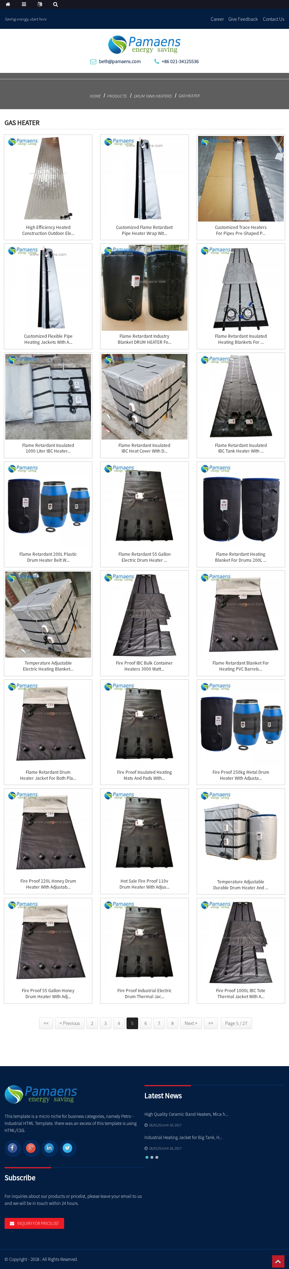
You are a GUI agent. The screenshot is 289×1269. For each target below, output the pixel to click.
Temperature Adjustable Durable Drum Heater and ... (240, 885)
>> (210, 1023)
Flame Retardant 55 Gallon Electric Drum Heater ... (144, 557)
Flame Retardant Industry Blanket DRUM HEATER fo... (144, 339)
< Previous (70, 1023)
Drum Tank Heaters (152, 96)
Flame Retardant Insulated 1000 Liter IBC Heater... (48, 448)
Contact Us (273, 19)
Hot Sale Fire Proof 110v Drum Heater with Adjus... (144, 884)
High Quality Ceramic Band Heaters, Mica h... (186, 1114)
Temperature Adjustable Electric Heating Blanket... (48, 666)
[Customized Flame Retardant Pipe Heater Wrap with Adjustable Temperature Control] (144, 179)
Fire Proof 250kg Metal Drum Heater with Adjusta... (241, 775)
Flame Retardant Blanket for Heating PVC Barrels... (241, 666)
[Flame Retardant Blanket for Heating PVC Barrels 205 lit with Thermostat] (241, 614)
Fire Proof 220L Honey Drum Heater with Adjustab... (48, 884)
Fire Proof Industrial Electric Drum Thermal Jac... (144, 994)
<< (46, 1023)
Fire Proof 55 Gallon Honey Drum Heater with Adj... (48, 994)
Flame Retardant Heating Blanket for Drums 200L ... (240, 557)
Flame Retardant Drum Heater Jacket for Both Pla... (48, 775)
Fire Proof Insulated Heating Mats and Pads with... (144, 775)
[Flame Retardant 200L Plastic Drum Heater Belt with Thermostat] (48, 505)
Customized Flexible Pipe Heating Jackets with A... (48, 339)
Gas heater (188, 95)
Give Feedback (243, 19)
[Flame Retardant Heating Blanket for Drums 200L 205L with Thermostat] (241, 505)
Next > (191, 1023)
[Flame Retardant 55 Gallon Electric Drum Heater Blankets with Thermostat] (144, 505)
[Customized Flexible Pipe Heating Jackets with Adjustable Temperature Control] (48, 287)
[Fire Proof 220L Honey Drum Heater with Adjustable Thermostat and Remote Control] (48, 832)
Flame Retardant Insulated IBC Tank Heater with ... (241, 448)
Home (95, 96)
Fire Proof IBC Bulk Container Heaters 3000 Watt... (144, 666)
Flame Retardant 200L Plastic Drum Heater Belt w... (48, 557)
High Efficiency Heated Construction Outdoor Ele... (48, 230)
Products (116, 96)
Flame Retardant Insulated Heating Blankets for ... (241, 339)
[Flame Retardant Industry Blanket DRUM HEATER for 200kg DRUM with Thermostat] (144, 287)
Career (217, 19)
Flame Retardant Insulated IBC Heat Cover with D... (144, 448)
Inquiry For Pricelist (38, 1223)
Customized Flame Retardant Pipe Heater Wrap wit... (144, 230)
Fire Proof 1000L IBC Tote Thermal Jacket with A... (240, 994)
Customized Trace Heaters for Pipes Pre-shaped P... (241, 230)
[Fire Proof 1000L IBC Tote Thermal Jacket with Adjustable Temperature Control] (241, 942)
